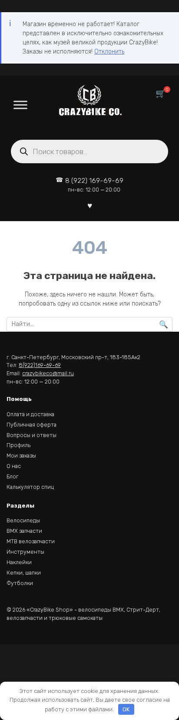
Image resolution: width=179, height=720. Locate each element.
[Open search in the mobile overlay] (89, 151)
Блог (12, 476)
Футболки (20, 583)
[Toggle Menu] (20, 105)
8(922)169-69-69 (40, 365)
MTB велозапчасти (31, 541)
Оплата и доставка (30, 414)
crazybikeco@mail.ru (48, 373)
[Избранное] (89, 205)
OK (126, 709)
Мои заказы (21, 455)
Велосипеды (23, 520)
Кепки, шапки (24, 572)
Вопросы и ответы (31, 435)
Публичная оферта (31, 424)
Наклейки (19, 562)
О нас (14, 466)
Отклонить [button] (109, 51)
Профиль (18, 445)
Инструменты (25, 551)
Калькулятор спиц (30, 487)
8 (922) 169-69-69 (94, 185)
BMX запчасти (24, 531)
